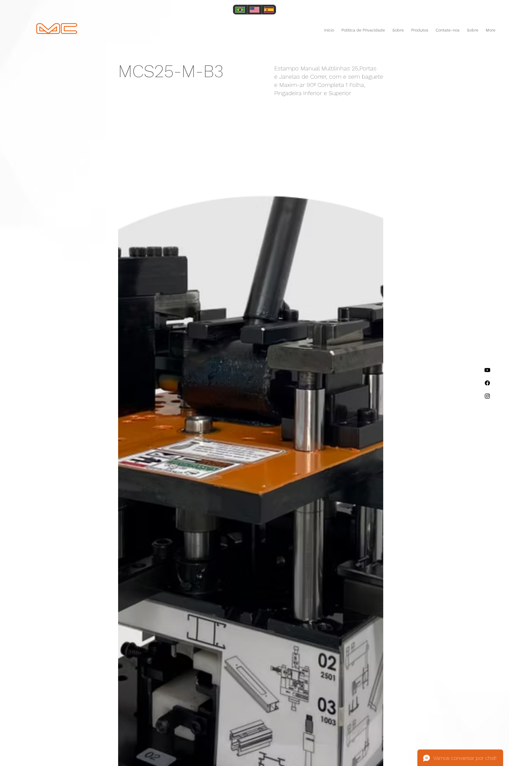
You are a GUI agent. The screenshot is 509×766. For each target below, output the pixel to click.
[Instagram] (487, 396)
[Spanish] (269, 9)
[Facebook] (487, 383)
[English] (254, 9)
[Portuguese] (240, 9)
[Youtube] (487, 370)
